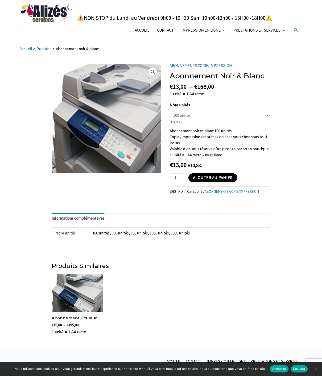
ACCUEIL (142, 30)
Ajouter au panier (213, 177)
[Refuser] (316, 369)
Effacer (175, 122)
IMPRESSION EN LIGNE (201, 30)
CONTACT (165, 30)
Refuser (299, 369)
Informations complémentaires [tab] (78, 218)
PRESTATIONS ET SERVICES (257, 30)
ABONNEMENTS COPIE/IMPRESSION (201, 65)
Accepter (279, 369)
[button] (295, 30)
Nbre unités (180, 105)
